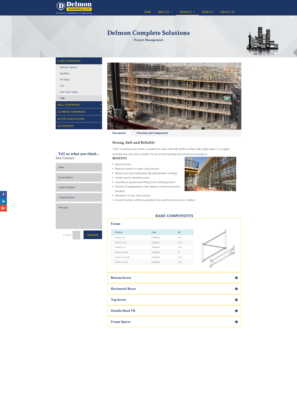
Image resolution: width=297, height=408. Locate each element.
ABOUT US (163, 12)
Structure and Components (152, 133)
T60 (62, 98)
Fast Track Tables (69, 91)
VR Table (64, 79)
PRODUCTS (186, 12)
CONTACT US (227, 12)
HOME (148, 12)
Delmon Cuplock (68, 67)
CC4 (62, 85)
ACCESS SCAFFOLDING (70, 118)
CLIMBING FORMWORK (71, 111)
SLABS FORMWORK (69, 61)
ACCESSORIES (65, 126)
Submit (92, 235)
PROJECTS (207, 12)
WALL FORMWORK (68, 104)
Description (119, 133)
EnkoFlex (64, 73)
